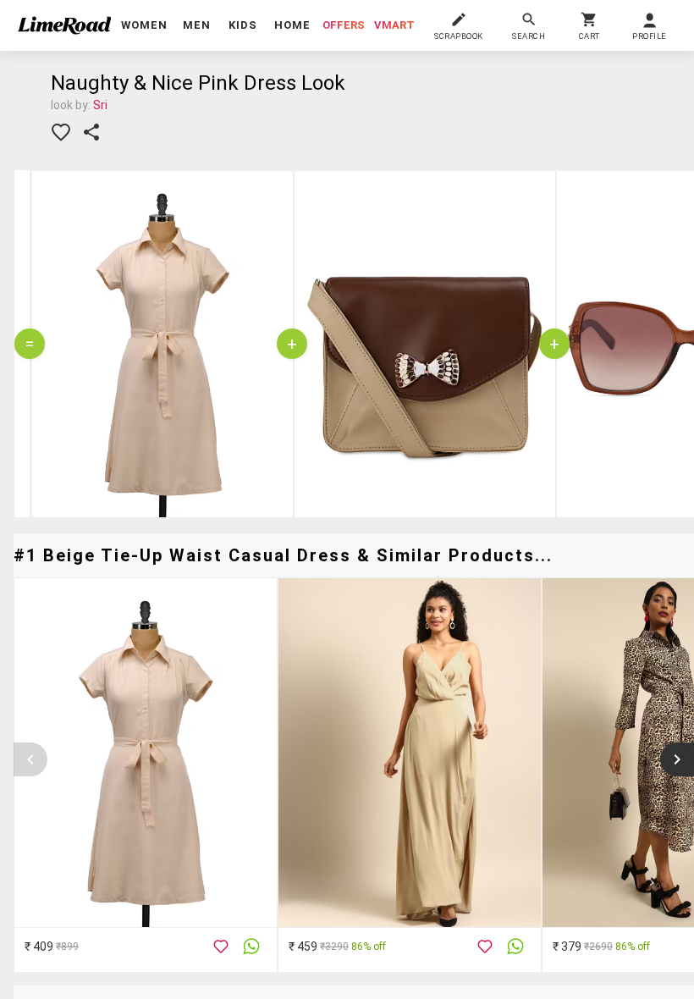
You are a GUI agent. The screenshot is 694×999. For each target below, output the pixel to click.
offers (343, 25)
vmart (394, 25)
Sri (100, 105)
